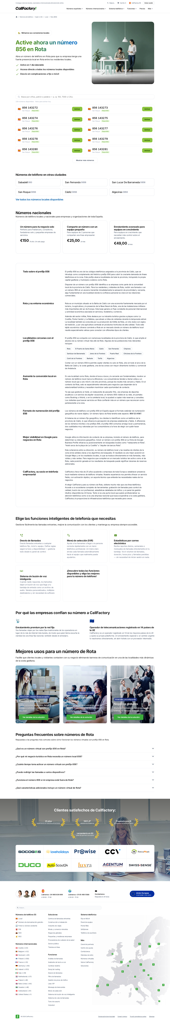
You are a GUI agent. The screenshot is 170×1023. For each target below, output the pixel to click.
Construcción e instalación (57, 922)
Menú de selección (55, 991)
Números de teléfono (26, 17)
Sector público (53, 944)
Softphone (84, 929)
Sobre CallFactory (87, 962)
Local (46, 17)
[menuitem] (75, 8)
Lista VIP (51, 984)
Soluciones (53, 914)
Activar (77, 109)
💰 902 (18, 936)
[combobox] (59, 908)
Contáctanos (85, 951)
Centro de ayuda (87, 948)
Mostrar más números (85, 160)
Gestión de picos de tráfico (58, 980)
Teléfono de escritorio (88, 933)
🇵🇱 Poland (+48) (22, 980)
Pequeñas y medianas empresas (60, 936)
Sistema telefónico (88, 914)
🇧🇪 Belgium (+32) (22, 951)
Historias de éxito (87, 955)
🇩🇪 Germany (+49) (23, 966)
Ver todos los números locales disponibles (39, 199)
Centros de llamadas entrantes (59, 919)
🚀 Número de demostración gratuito (29, 922)
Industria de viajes (54, 926)
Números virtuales (87, 959)
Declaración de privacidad (106, 1016)
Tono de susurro (54, 1001)
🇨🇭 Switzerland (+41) (23, 991)
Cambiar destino (54, 966)
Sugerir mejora (122, 1016)
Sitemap (151, 1016)
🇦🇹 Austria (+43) (22, 948)
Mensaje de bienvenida (56, 987)
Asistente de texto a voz (57, 962)
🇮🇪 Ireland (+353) (22, 969)
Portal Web (85, 926)
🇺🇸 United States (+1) (23, 994)
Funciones (52, 954)
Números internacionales (26, 944)
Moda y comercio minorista (58, 929)
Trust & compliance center (138, 1016)
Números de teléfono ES (26, 914)
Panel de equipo (87, 922)
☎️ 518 (18, 929)
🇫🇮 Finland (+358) (22, 959)
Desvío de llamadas (55, 973)
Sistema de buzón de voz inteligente (61, 994)
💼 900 (18, 933)
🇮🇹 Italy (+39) (21, 973)
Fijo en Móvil (85, 919)
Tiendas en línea (54, 947)
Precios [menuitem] (142, 9)
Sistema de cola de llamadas (58, 998)
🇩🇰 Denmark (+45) (22, 955)
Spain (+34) (38, 17)
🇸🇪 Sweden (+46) (22, 987)
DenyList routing (54, 969)
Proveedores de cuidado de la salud (61, 940)
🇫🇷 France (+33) (22, 962)
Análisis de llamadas (55, 959)
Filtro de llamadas (54, 976)
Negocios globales (55, 933)
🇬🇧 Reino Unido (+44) (24, 984)
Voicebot (51, 1005)
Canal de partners (87, 944)
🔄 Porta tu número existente (26, 926)
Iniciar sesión (148, 3)
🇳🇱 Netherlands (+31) (23, 976)
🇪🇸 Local (19, 919)
